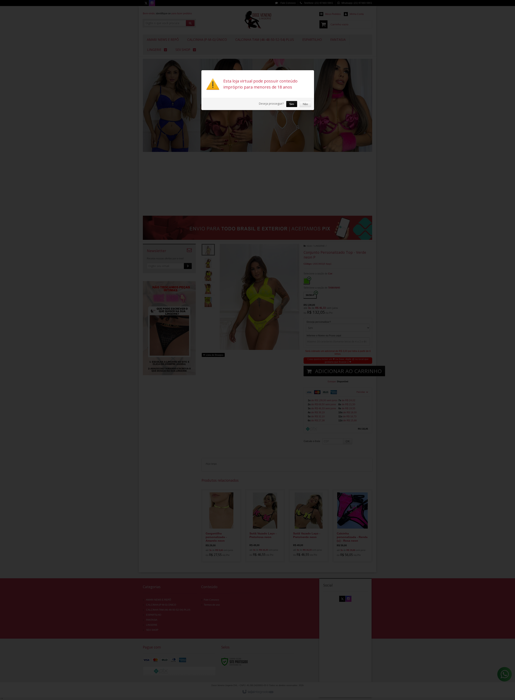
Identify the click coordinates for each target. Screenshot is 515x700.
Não (305, 104)
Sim (291, 104)
